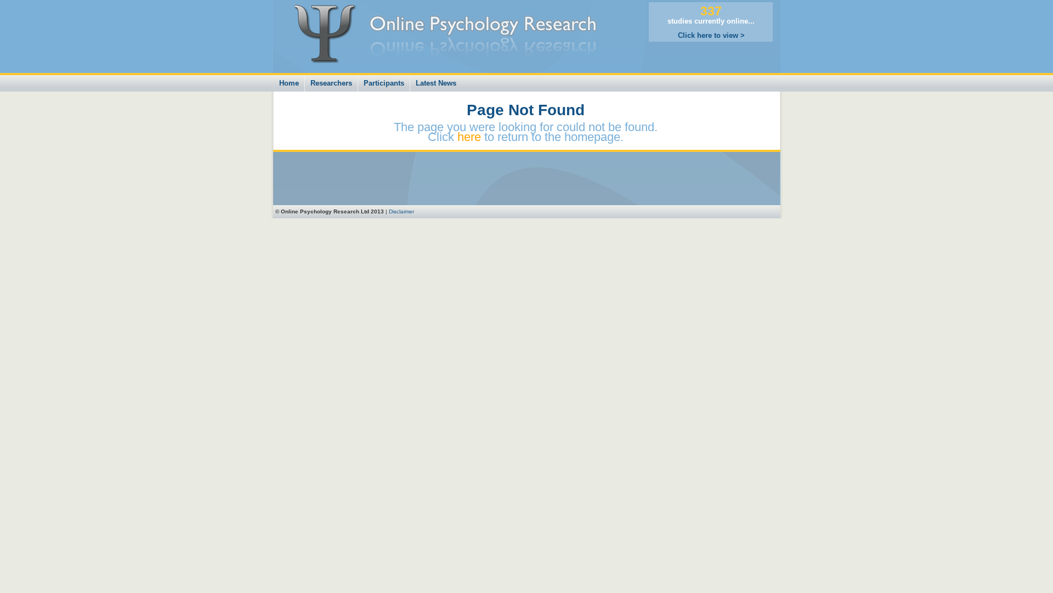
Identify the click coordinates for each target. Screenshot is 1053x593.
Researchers (331, 83)
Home (289, 83)
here (469, 137)
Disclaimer (401, 211)
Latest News (436, 83)
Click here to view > (711, 35)
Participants (384, 83)
